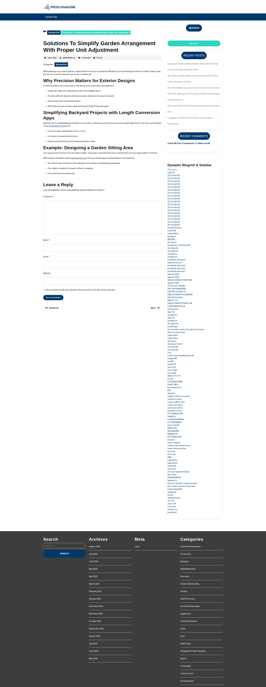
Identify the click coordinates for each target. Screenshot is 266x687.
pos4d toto (172, 509)
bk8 (169, 390)
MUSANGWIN (173, 431)
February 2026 (95, 591)
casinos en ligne (174, 399)
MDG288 (171, 239)
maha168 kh (172, 233)
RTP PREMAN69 (174, 422)
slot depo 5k (172, 248)
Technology (185, 666)
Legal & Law (185, 614)
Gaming (183, 591)
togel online (172, 335)
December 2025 (96, 606)
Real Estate (185, 643)
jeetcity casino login (176, 332)
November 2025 (96, 614)
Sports (183, 658)
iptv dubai (171, 373)
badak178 (171, 364)
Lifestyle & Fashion (188, 621)
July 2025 (93, 643)
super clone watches (176, 448)
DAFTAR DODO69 (175, 297)
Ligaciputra (172, 460)
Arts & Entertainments (190, 546)
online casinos (173, 443)
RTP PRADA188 (174, 437)
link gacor (171, 236)
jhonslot (171, 440)
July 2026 (93, 554)
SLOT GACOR (173, 425)
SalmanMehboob (69, 58)
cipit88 (170, 361)
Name (46, 240)
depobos (171, 393)
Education (184, 576)
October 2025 (95, 621)
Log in (137, 546)
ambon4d (171, 466)
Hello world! (204, 143)
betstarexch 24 (174, 387)
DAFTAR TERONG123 (176, 292)
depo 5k (170, 312)
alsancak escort (174, 262)
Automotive (53, 32)
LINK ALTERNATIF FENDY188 (179, 280)
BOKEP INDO (172, 384)
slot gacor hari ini (175, 344)
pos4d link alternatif (176, 260)
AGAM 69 (171, 416)
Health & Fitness (187, 599)
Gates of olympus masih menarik (182, 483)
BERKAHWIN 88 (174, 477)
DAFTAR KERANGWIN (176, 289)
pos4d (170, 379)
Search (194, 28)
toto (169, 353)
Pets (182, 636)
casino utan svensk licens (178, 445)
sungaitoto (172, 254)
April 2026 (93, 576)
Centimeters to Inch (57, 126)
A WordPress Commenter (180, 143)
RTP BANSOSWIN (175, 382)
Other (183, 629)
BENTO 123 (172, 300)
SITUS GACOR (173, 175)
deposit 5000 (173, 274)
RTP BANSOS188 (175, 414)
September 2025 (96, 629)
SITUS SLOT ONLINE (176, 286)
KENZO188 (172, 428)
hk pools (171, 451)
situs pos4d (172, 347)
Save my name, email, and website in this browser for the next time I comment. (80, 290)
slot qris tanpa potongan (178, 472)
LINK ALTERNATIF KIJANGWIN (180, 294)
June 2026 (93, 561)
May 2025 (93, 658)
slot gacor (172, 341)
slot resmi (172, 474)
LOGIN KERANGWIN (175, 419)
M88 (169, 457)
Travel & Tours (186, 673)
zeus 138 (171, 504)
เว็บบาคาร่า (172, 170)
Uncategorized (187, 681)
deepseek (171, 492)
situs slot (171, 367)
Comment (48, 196)
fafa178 (171, 172)
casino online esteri (176, 402)
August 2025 (94, 636)
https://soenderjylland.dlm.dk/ (180, 355)
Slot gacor (172, 242)
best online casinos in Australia (181, 486)
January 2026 (95, 599)
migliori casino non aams (178, 396)
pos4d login (172, 326)
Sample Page (51, 17)
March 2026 (94, 584)
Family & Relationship (189, 584)
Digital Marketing (187, 569)
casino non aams (175, 405)
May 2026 (93, 569)
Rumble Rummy (174, 228)
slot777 (170, 501)
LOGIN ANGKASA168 (176, 306)
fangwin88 (172, 358)
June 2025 (93, 651)
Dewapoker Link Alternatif (178, 245)
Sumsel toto (173, 309)
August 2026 (94, 546)
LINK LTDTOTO (174, 376)
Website (47, 273)
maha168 (171, 231)
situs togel (172, 370)
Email (46, 257)
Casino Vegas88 (174, 489)
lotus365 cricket (174, 411)
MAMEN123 (172, 434)
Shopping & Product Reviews (193, 651)
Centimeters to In (79, 158)
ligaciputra (172, 480)
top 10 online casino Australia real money (185, 329)
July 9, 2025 (52, 58)
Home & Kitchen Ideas (190, 606)
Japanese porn (174, 498)
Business (184, 561)
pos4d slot (172, 512)
